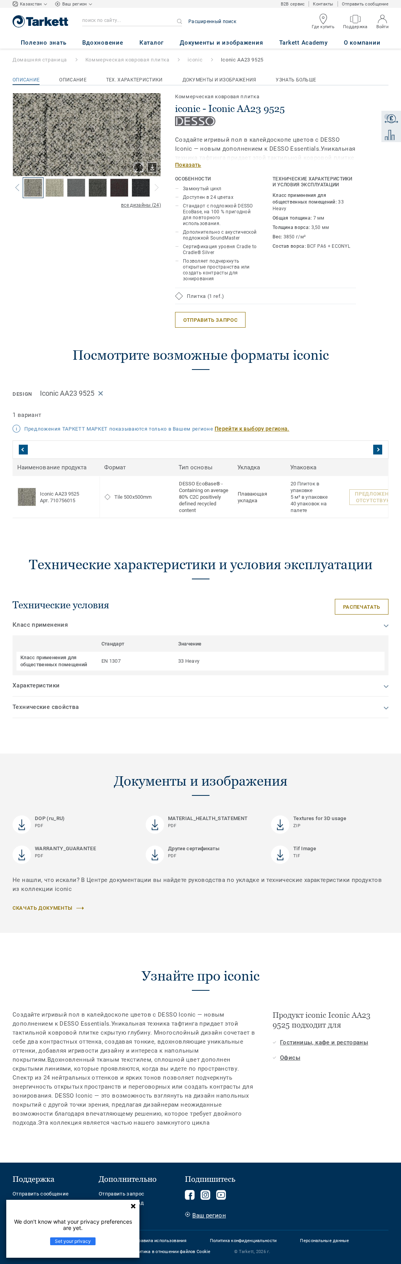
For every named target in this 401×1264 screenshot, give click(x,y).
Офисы (290, 1057)
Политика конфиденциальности (243, 1240)
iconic (195, 60)
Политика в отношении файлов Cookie (170, 1251)
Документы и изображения (219, 80)
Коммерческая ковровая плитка (127, 60)
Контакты (323, 4)
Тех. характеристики (134, 80)
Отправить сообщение (365, 4)
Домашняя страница (40, 60)
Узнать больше (296, 80)
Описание (26, 80)
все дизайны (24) (141, 205)
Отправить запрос (121, 1194)
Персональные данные (324, 1240)
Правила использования (160, 1240)
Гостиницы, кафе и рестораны (324, 1042)
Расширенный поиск (212, 21)
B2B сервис (293, 4)
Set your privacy (73, 1241)
